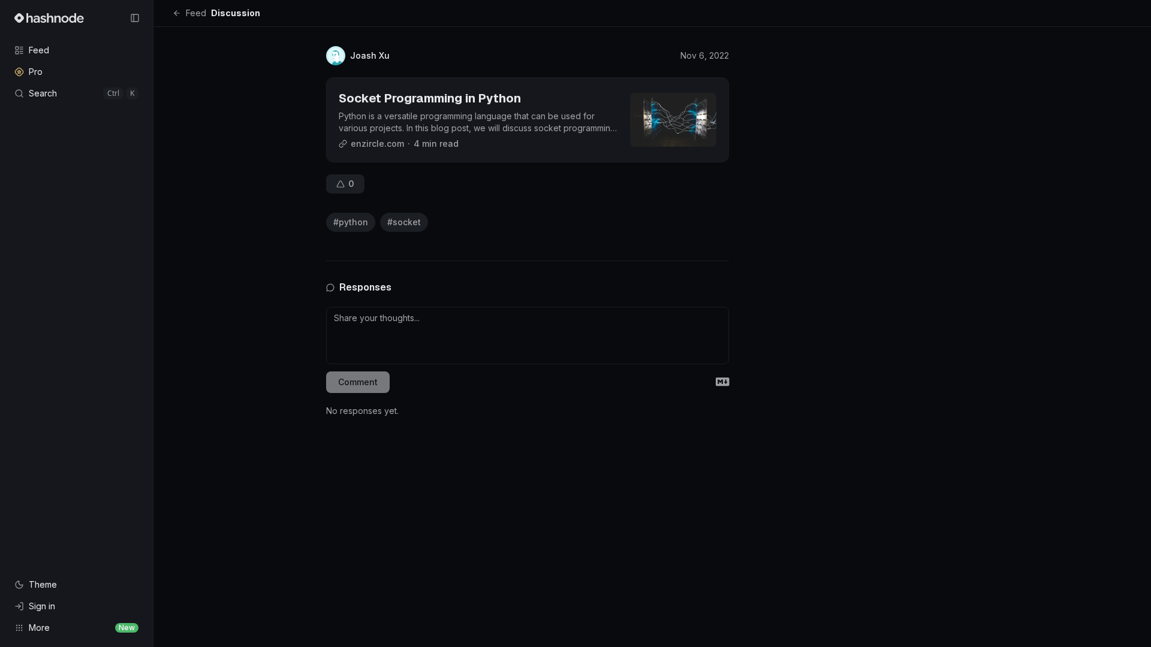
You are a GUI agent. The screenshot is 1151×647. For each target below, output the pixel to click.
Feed (196, 13)
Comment (358, 382)
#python (350, 222)
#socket (404, 222)
